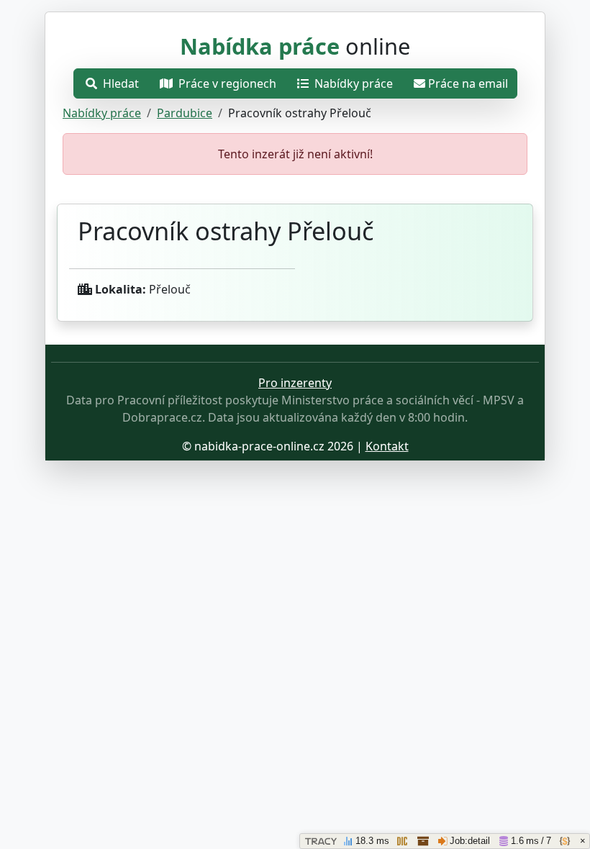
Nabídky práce (352, 83)
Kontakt (387, 446)
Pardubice (184, 113)
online (295, 46)
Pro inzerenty (295, 383)
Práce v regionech (226, 83)
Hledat (119, 83)
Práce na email (468, 83)
